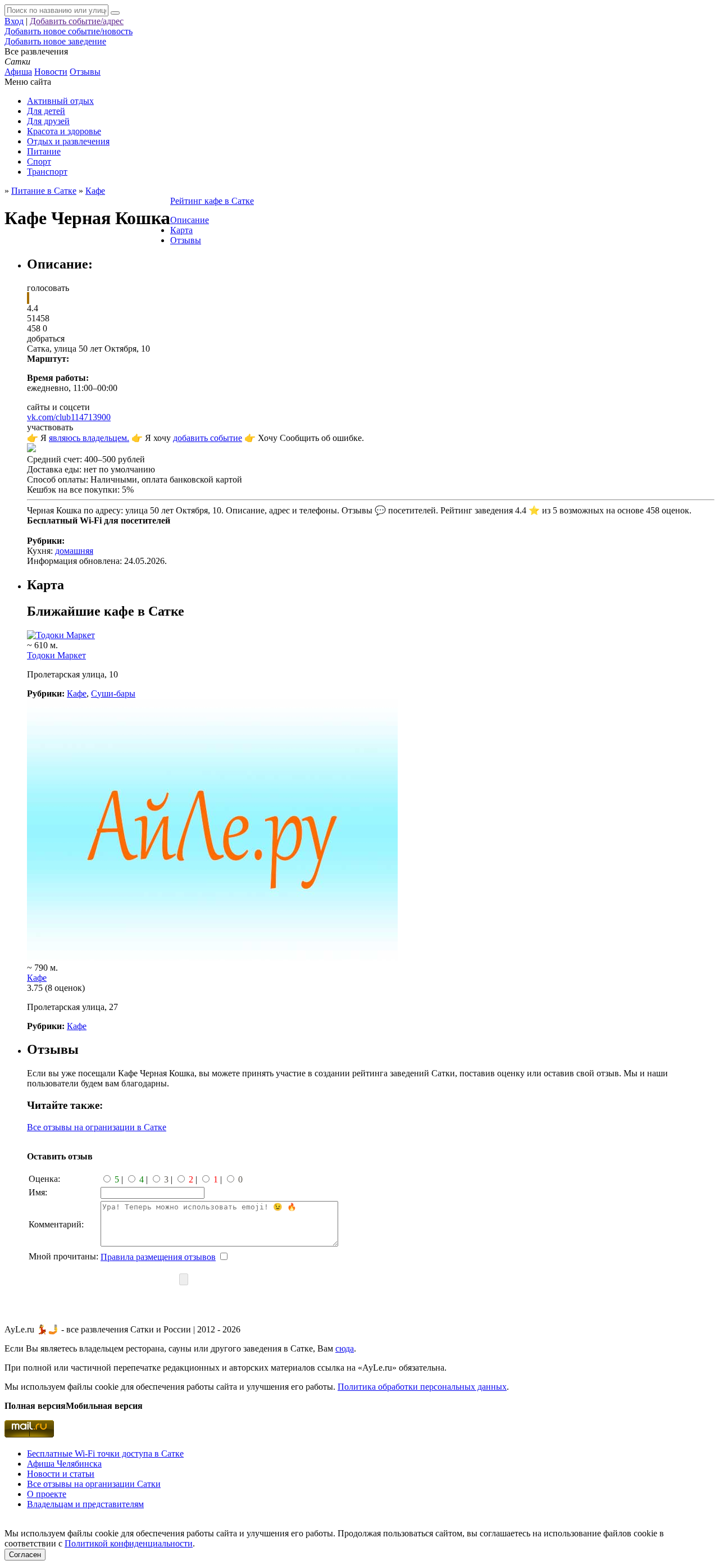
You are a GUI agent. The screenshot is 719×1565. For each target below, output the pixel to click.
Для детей (46, 111)
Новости (50, 71)
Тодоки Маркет (56, 655)
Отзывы (85, 71)
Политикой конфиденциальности (129, 1543)
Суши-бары (113, 693)
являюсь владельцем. (89, 438)
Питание (44, 151)
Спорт (39, 161)
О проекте (46, 1494)
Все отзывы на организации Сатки (94, 1484)
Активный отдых (60, 101)
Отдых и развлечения (68, 141)
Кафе (77, 693)
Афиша (18, 71)
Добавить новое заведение (55, 41)
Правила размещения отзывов (158, 1257)
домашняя (74, 551)
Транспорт (47, 171)
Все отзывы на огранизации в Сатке (96, 1127)
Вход (14, 21)
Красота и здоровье (64, 131)
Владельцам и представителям (85, 1504)
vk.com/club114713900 (69, 417)
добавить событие (207, 438)
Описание (189, 220)
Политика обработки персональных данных (422, 1386)
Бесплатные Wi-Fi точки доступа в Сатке (105, 1453)
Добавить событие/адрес (77, 21)
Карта (181, 230)
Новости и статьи (60, 1473)
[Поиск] (115, 13)
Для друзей (48, 121)
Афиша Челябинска (64, 1463)
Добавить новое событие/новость (68, 31)
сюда (344, 1348)
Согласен (25, 1554)
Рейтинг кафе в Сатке (212, 201)
